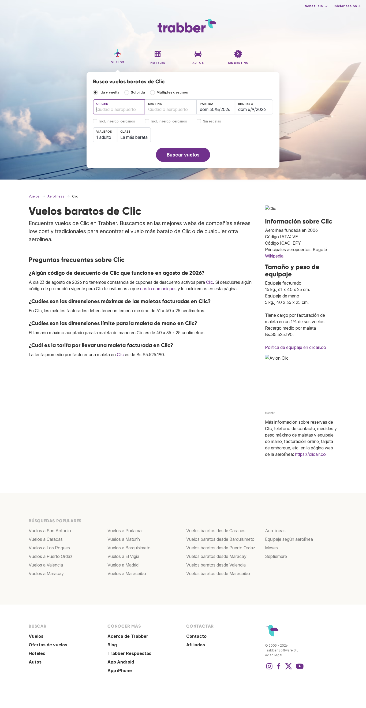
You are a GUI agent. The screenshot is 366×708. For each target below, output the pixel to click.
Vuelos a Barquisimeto (129, 547)
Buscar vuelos (183, 155)
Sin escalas (212, 122)
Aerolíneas (275, 530)
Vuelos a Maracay (46, 573)
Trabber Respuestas (129, 653)
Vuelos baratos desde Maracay (216, 556)
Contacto (196, 636)
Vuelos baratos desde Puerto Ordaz (220, 547)
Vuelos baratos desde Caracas (215, 530)
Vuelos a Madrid (123, 565)
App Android (120, 662)
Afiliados (195, 644)
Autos (35, 662)
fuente (270, 413)
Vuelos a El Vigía (123, 556)
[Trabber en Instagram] (269, 669)
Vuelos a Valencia (46, 565)
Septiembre (276, 556)
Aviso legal (273, 655)
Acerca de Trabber (127, 636)
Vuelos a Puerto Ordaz (51, 556)
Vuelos (36, 636)
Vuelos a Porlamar (125, 530)
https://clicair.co (310, 454)
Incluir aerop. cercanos (117, 122)
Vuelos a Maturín (123, 539)
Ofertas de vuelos (48, 644)
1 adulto (103, 137)
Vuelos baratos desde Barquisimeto (220, 539)
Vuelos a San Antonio (50, 530)
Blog (112, 644)
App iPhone (119, 670)
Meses (271, 547)
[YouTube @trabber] (299, 669)
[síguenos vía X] (288, 669)
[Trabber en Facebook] (279, 669)
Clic (209, 282)
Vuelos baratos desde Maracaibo (218, 573)
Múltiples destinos (172, 92)
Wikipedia (274, 256)
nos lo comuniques (158, 288)
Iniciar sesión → (347, 6)
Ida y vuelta (109, 92)
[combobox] (119, 106)
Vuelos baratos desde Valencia (216, 565)
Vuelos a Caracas (46, 539)
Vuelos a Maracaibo (126, 573)
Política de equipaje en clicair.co (295, 347)
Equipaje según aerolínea (289, 539)
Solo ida (138, 92)
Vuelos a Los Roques (49, 547)
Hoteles (37, 653)
